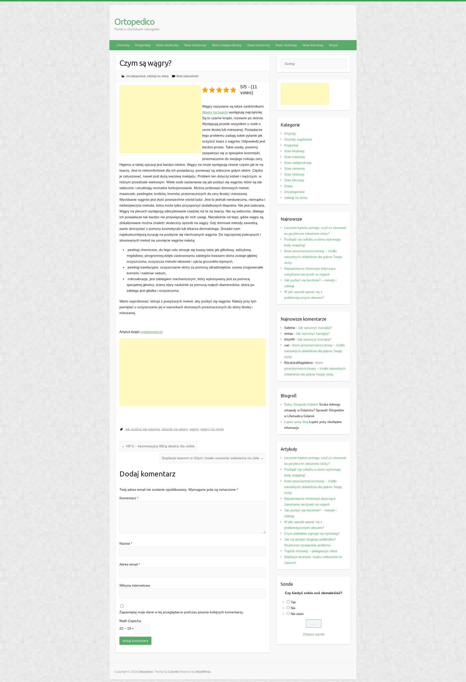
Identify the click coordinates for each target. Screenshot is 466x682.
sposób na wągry (175, 429)
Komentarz (128, 498)
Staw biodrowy (167, 45)
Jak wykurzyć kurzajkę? (315, 328)
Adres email (129, 564)
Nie (293, 608)
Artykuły (290, 133)
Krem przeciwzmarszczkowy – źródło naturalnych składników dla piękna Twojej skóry (313, 257)
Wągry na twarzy (215, 112)
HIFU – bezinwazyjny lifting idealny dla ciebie (158, 446)
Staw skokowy (286, 45)
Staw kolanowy (195, 45)
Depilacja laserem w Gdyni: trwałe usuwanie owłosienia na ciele (213, 458)
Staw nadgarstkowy (227, 45)
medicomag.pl (151, 332)
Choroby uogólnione (298, 139)
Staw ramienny (258, 45)
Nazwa (125, 543)
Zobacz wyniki (314, 634)
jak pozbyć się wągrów (142, 429)
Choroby (123, 45)
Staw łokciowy (313, 45)
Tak (293, 602)
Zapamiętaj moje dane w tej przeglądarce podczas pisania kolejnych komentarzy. (181, 612)
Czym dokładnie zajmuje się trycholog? (311, 533)
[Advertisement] (160, 119)
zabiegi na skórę (158, 76)
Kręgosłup (143, 45)
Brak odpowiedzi (187, 76)
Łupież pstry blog (296, 422)
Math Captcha (130, 621)
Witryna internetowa (134, 585)
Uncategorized (135, 76)
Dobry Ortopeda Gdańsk (301, 404)
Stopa (333, 45)
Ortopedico (134, 21)
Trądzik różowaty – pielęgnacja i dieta (310, 551)
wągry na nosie (212, 429)
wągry (194, 429)
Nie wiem (297, 614)
